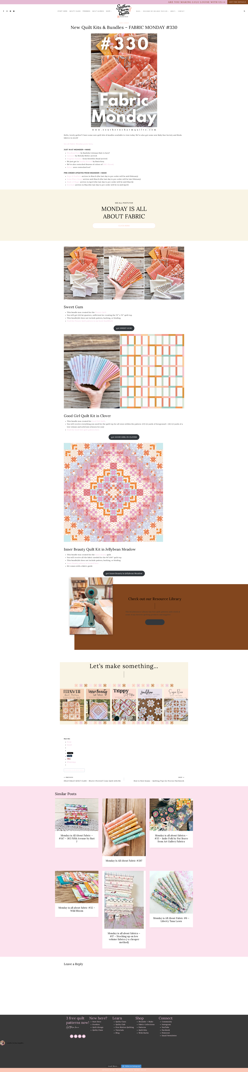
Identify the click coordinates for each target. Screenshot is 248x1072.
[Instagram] (7, 11)
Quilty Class (75, 11)
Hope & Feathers (74, 176)
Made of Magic (73, 182)
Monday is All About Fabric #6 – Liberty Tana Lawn (171, 920)
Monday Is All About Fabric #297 (124, 860)
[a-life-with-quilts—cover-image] (168, 705)
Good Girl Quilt (98, 421)
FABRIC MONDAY (124, 23)
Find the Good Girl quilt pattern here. (83, 430)
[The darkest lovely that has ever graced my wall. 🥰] (234, 1055)
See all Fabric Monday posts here (78, 144)
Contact (181, 11)
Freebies (86, 11)
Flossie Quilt (100, 312)
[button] (84, 273)
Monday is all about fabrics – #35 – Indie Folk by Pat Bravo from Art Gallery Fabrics (171, 838)
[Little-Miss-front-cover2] (116, 705)
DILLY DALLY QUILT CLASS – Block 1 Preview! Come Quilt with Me (92, 779)
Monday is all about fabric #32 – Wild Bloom (76, 909)
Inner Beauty (100, 555)
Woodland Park (73, 153)
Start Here (62, 11)
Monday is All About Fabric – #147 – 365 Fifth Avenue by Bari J (77, 838)
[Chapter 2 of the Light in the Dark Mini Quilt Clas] (206, 1055)
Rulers (70, 167)
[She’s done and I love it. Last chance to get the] (179, 1055)
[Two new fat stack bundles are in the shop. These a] (14, 1055)
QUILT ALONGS (98, 11)
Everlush (71, 185)
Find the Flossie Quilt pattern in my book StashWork (90, 321)
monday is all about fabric (74, 770)
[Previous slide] (61, 705)
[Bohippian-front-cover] (142, 705)
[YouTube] (14, 11)
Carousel (71, 156)
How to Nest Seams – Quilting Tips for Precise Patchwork (159, 779)
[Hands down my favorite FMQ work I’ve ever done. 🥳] (151, 1055)
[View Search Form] (244, 11)
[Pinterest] (10, 11)
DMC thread (108, 164)
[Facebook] (3, 11)
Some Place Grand (75, 179)
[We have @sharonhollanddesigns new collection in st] (96, 1055)
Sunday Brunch (85, 161)
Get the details (237, 2)
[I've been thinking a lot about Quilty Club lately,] (69, 1055)
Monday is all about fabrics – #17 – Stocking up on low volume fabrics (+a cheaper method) (124, 938)
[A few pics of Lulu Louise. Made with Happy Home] (124, 1055)
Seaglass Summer (74, 159)
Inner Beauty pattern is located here (83, 563)
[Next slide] (186, 705)
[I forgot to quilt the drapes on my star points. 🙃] (41, 1055)
